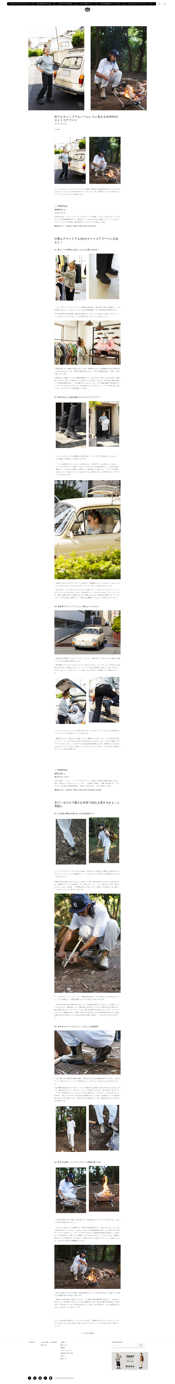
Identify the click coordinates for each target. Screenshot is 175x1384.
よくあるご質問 (44, 1342)
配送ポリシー (63, 1358)
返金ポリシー (63, 1356)
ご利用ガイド (63, 1342)
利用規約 (62, 1347)
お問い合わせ (43, 1345)
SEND (140, 1345)
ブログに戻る (89, 1333)
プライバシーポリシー (66, 1350)
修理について (63, 1345)
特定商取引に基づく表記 (66, 1353)
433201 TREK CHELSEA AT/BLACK (81, 226)
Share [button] (58, 129)
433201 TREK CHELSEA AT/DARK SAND (83, 790)
